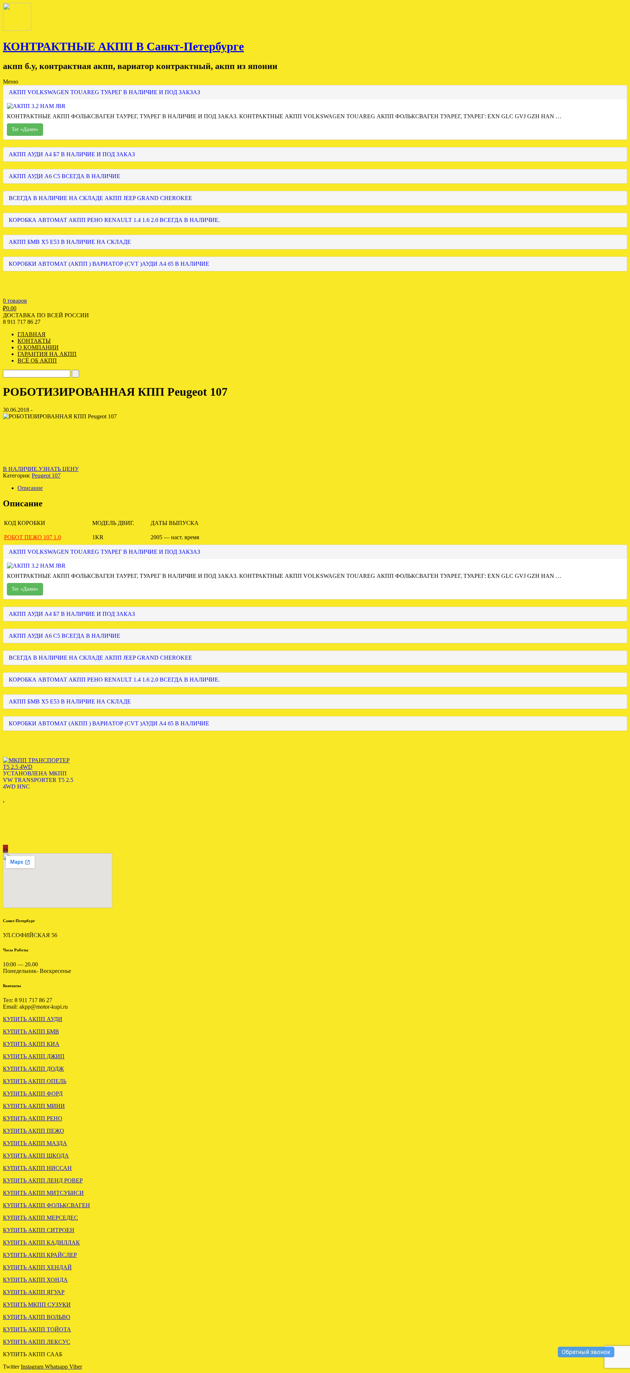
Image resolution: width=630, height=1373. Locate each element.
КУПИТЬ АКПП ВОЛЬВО (36, 1317)
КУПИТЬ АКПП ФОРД (33, 1093)
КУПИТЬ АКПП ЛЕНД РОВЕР (43, 1180)
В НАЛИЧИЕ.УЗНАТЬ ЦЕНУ (41, 469)
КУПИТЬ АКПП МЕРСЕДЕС (40, 1218)
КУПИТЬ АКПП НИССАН (37, 1168)
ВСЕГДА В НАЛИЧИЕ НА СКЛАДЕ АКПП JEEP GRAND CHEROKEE (100, 198)
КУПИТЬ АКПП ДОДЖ (33, 1069)
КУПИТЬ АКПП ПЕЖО (33, 1131)
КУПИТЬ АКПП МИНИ (34, 1106)
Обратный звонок (586, 1352)
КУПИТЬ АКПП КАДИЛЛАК (41, 1242)
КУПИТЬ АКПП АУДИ (32, 1019)
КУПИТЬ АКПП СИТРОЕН (38, 1230)
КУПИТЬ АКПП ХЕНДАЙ (37, 1267)
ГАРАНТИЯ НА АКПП (47, 354)
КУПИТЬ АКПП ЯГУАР (34, 1292)
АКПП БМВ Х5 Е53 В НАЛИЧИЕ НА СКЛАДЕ (70, 242)
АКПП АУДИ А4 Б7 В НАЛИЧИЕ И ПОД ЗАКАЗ (72, 154)
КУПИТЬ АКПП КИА (31, 1044)
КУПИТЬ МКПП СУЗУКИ (37, 1304)
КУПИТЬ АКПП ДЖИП (34, 1056)
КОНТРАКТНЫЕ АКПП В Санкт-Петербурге (123, 46)
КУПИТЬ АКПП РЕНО (32, 1118)
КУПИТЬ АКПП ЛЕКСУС (36, 1342)
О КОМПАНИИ (38, 347)
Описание (30, 488)
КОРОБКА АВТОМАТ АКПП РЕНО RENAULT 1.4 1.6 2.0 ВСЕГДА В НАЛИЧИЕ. (114, 220)
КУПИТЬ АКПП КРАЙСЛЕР (40, 1255)
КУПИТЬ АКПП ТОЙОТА (37, 1329)
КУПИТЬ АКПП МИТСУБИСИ (43, 1193)
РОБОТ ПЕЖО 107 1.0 (32, 537)
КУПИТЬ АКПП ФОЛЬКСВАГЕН (46, 1205)
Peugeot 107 (46, 475)
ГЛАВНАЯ (32, 334)
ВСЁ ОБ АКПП (37, 360)
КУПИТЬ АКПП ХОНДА (35, 1280)
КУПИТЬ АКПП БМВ (31, 1031)
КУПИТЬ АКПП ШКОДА (36, 1156)
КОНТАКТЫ (34, 341)
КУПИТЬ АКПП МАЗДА (35, 1143)
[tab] (322, 488)
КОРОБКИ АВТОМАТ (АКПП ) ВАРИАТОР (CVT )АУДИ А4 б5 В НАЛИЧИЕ (109, 264)
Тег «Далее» (25, 129)
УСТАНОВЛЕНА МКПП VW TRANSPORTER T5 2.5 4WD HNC (38, 780)
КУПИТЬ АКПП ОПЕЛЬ (34, 1081)
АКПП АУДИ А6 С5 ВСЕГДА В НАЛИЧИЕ (64, 176)
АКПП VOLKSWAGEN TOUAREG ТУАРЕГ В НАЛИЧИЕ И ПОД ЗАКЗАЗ (104, 92)
